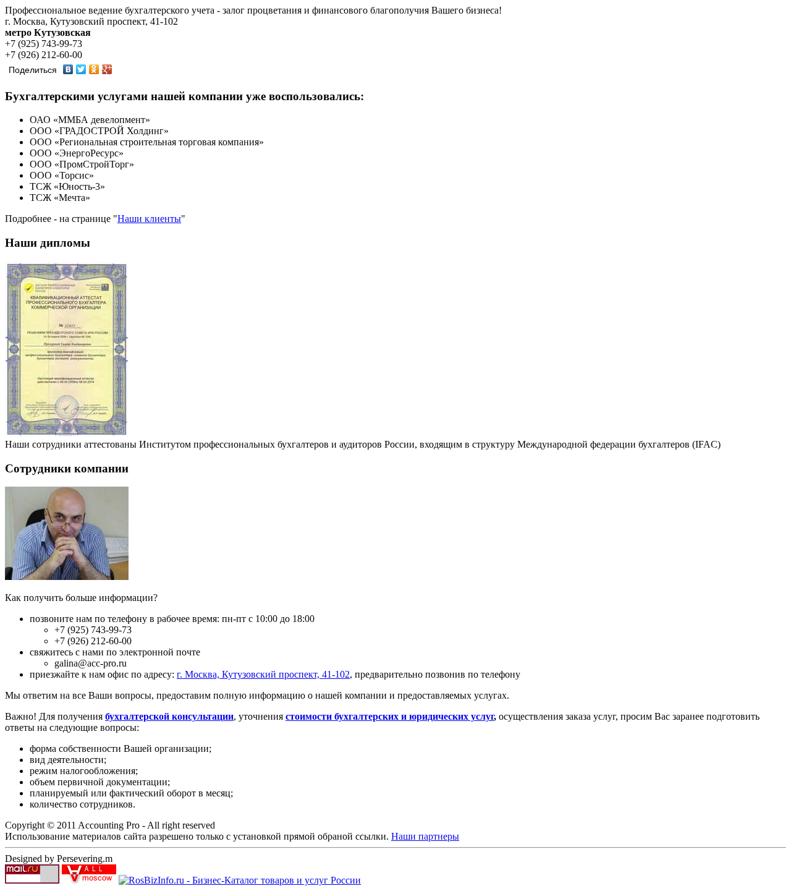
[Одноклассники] (94, 69)
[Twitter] (81, 69)
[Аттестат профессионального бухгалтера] (67, 433)
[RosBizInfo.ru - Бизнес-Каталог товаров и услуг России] (240, 880)
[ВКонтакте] (68, 69)
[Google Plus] (107, 69)
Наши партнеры (425, 836)
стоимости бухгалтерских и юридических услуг (390, 716)
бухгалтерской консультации (169, 716)
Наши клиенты (149, 218)
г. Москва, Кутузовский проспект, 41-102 (263, 674)
